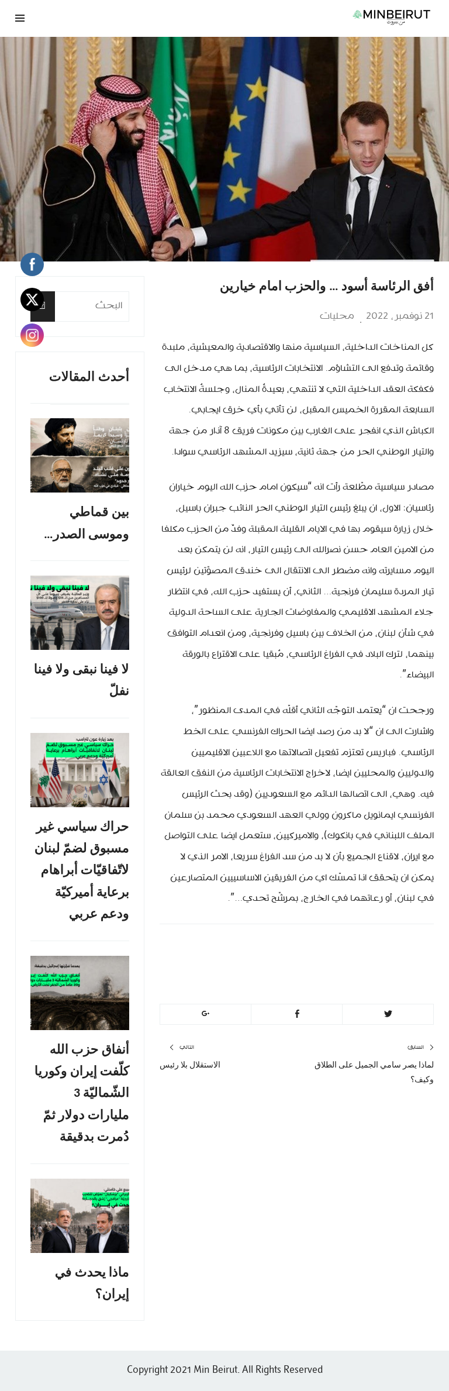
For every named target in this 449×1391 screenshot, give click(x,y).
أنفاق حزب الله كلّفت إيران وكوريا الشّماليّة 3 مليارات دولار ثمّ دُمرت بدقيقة (81, 1094)
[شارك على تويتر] (388, 1014)
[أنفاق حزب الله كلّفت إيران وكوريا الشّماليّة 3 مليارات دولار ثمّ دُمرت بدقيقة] (79, 993)
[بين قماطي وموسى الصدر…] (79, 455)
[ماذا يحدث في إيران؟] (79, 1216)
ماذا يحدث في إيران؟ (92, 1284)
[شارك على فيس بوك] (296, 1014)
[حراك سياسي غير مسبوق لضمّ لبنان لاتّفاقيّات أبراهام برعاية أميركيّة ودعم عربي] (79, 770)
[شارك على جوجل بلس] (205, 1014)
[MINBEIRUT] (297, 17)
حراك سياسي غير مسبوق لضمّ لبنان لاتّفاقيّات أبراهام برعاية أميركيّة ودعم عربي (81, 871)
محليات (337, 316)
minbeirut (363, 949)
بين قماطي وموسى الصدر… (86, 523)
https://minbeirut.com (328, 977)
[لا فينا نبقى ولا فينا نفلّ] (79, 613)
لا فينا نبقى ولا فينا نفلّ (81, 680)
